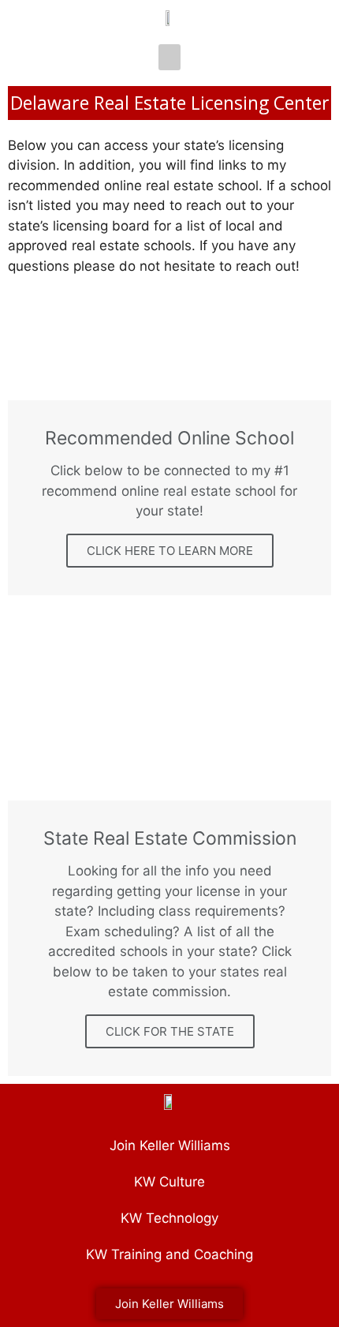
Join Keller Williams (170, 1145)
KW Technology (169, 1218)
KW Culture (169, 1182)
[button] (169, 57)
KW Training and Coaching (169, 1254)
